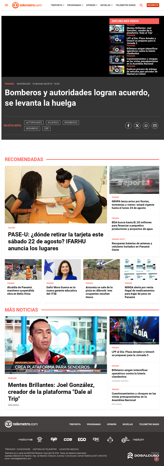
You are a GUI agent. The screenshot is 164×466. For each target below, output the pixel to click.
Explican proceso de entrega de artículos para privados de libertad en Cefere (142, 71)
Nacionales (23, 83)
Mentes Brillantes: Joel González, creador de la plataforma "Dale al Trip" (140, 30)
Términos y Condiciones (17, 449)
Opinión (90, 5)
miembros (32, 128)
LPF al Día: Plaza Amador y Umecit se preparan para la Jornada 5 (141, 41)
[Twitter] (137, 125)
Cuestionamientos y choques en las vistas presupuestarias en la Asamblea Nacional (142, 61)
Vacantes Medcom (69, 449)
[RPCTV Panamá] (40, 442)
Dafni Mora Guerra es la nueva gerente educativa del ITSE (61, 290)
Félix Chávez (117, 404)
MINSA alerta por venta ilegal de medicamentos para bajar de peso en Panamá (140, 292)
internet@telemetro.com (20, 458)
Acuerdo (53, 122)
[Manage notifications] (156, 459)
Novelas (105, 5)
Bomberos (71, 122)
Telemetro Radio (126, 5)
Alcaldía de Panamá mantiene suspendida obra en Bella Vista (20, 290)
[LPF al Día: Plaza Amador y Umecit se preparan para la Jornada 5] (116, 42)
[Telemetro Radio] (124, 442)
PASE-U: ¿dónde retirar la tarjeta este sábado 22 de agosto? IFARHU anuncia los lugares (55, 241)
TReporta (56, 5)
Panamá (131, 25)
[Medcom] (138, 442)
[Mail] (154, 125)
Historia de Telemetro (45, 449)
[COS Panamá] (68, 442)
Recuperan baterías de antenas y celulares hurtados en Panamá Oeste (132, 247)
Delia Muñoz (13, 405)
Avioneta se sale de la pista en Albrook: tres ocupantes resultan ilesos (99, 292)
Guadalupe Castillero (120, 381)
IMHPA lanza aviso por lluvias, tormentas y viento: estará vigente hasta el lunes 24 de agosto (133, 204)
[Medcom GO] (26, 442)
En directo (153, 5)
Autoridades (34, 122)
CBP (46, 128)
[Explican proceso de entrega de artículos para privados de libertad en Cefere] (116, 73)
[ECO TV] (82, 442)
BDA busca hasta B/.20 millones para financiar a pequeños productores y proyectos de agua (132, 226)
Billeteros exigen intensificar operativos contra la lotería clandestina (142, 51)
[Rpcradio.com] (96, 442)
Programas (74, 5)
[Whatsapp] (146, 125)
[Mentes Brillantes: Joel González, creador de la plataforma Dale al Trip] (116, 32)
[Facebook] (128, 125)
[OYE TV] (54, 442)
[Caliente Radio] (110, 442)
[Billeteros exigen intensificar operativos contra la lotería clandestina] (116, 52)
